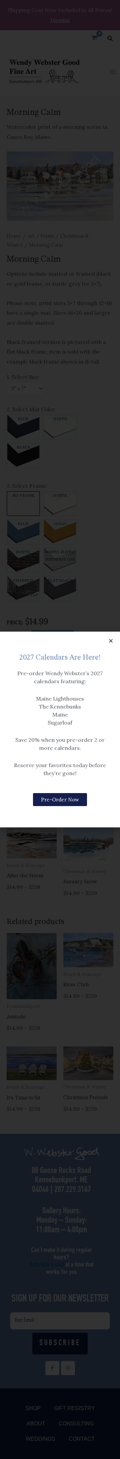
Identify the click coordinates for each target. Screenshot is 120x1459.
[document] (60, 729)
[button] (110, 640)
